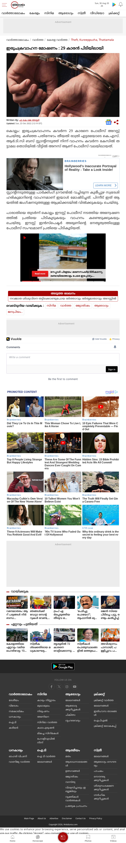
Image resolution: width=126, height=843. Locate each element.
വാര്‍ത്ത (37, 40)
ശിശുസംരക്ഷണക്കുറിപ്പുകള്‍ (104, 787)
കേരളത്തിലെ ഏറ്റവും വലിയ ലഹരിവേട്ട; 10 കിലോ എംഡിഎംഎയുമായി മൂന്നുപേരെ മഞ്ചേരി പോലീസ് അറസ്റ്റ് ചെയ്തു (16, 647)
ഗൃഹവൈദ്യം (72, 720)
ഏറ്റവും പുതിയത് (24, 624)
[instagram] (75, 687)
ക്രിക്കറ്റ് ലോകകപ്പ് (105, 726)
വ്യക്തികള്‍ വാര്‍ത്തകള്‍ (72, 798)
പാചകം (98, 771)
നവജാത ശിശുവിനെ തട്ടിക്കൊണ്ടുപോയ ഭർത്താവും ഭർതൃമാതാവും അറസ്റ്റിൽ (63, 299)
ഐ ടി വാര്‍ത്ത (46, 756)
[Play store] (114, 4)
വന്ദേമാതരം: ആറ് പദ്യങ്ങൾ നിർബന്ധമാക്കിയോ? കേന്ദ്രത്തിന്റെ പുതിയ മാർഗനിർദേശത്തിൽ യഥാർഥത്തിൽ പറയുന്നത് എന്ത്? (17, 615)
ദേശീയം (14, 700)
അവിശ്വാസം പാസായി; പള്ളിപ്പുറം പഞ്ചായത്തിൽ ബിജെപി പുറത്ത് (109, 647)
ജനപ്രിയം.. (15, 312)
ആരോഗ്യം (65, 13)
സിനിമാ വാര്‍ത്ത (47, 722)
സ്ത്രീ (82, 13)
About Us (42, 818)
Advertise (54, 818)
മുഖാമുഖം (43, 706)
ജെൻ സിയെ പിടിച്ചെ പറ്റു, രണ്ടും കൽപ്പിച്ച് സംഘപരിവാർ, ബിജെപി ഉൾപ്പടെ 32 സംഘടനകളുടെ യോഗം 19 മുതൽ (111, 615)
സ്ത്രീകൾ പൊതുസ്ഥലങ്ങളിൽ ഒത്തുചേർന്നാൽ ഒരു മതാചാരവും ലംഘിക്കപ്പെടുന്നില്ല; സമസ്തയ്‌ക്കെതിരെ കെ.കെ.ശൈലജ (87, 647)
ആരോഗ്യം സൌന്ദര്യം (105, 763)
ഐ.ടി (12, 722)
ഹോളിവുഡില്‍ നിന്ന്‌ (46, 740)
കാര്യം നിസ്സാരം (46, 700)
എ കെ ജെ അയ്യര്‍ (29, 120)
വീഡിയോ (97, 13)
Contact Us (80, 818)
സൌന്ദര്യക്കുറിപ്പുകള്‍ (101, 778)
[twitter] (59, 687)
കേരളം (34, 13)
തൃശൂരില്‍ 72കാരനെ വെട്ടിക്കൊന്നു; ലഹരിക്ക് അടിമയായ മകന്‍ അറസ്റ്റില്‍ (64, 647)
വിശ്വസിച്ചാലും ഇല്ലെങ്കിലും (75, 789)
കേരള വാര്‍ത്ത (57, 40)
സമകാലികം (16, 711)
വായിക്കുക (20, 592)
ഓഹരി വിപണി (18, 756)
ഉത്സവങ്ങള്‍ (72, 771)
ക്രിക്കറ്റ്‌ (114, 13)
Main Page (29, 818)
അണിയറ (43, 717)
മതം (68, 756)
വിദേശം (14, 706)
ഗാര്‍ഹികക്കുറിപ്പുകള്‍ (101, 797)
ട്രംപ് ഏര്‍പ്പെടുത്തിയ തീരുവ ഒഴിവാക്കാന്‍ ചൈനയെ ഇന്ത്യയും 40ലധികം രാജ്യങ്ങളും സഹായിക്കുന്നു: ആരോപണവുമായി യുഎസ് (64, 615)
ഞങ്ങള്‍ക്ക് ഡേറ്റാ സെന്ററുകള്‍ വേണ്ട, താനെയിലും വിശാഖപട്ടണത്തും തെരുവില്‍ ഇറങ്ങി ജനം (40, 615)
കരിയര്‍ (13, 728)
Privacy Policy (95, 818)
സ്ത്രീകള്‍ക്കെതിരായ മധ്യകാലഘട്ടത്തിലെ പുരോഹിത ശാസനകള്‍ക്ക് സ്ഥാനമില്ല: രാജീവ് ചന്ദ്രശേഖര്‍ (40, 647)
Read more (40, 273)
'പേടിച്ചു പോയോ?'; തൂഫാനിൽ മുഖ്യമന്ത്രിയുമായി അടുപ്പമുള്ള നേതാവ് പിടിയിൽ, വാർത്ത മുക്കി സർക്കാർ (87, 615)
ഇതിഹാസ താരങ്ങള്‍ (105, 713)
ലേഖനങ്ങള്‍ (72, 700)
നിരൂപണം (43, 711)
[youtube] (67, 687)
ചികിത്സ (70, 715)
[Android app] (63, 666)
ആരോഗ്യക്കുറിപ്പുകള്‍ (72, 707)
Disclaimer (67, 818)
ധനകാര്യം (15, 717)
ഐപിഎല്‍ (100, 720)
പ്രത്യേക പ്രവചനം (76, 806)
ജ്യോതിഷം (83, 306)
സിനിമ (49, 13)
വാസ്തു (70, 782)
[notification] (120, 4)
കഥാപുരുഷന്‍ (45, 728)
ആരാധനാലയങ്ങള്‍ (76, 763)
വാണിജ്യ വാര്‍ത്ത (19, 762)
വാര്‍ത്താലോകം (13, 13)
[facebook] (51, 687)
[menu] (5, 5)
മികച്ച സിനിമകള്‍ (48, 733)
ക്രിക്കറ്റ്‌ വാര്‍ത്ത (104, 700)
